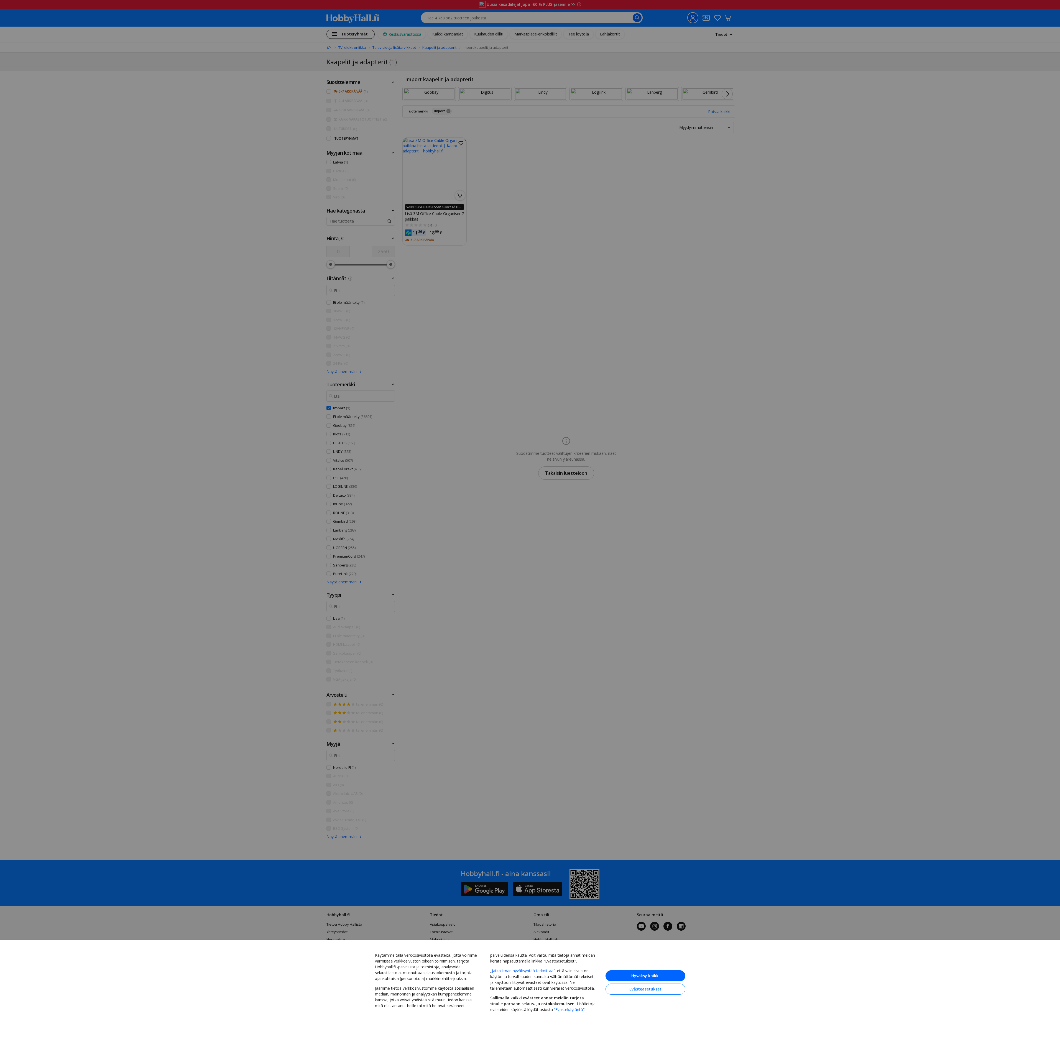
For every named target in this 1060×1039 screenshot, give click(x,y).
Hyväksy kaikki (645, 975)
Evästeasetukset (645, 989)
